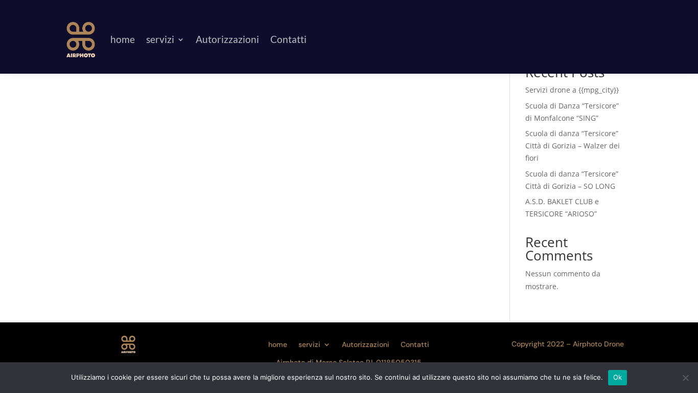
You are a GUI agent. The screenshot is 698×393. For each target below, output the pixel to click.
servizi (160, 39)
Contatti (288, 39)
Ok (617, 377)
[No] (685, 378)
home (122, 39)
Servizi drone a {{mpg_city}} (572, 90)
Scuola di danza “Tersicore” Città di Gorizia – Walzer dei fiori (572, 145)
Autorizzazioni (227, 39)
